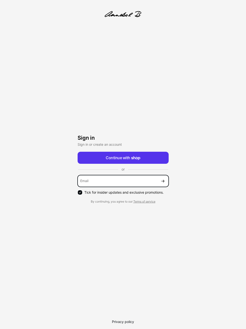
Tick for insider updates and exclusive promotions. (124, 192)
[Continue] (163, 181)
